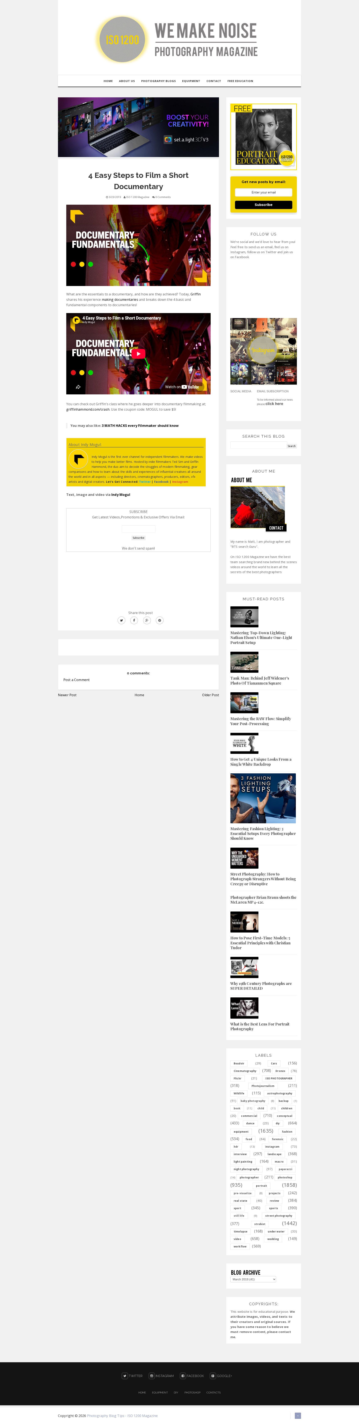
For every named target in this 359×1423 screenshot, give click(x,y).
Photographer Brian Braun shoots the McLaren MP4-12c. (263, 900)
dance (250, 1123)
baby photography (253, 1101)
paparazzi (285, 1169)
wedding (273, 1239)
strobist (259, 1224)
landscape (275, 1154)
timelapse (240, 1231)
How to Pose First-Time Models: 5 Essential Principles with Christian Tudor (260, 942)
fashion (287, 1131)
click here (274, 404)
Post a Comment (76, 679)
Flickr (237, 1078)
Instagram (164, 1376)
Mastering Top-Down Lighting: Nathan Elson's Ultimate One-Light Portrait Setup (261, 637)
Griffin (196, 294)
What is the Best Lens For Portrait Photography (259, 1026)
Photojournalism (263, 1086)
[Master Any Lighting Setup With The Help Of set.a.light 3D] (138, 127)
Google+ (224, 1376)
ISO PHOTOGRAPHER (279, 1078)
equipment (241, 1131)
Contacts (214, 1392)
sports (273, 1208)
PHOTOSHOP (192, 1392)
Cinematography (245, 1071)
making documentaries (120, 299)
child (260, 1108)
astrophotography (279, 1093)
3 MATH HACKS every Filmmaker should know (140, 425)
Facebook (195, 1376)
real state (240, 1201)
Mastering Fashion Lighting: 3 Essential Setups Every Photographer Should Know (263, 833)
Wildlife (239, 1093)
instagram (272, 1146)
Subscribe (264, 205)
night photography (246, 1169)
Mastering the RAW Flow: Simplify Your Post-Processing (260, 721)
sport (237, 1208)
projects (274, 1193)
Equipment (160, 1392)
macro (279, 1161)
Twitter (135, 1376)
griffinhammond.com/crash (87, 409)
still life (239, 1215)
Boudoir (239, 1063)
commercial (249, 1116)
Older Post (210, 695)
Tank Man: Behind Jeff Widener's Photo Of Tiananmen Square (259, 680)
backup (284, 1101)
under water (276, 1231)
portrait (261, 1186)
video (237, 1239)
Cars (274, 1063)
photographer (249, 1177)
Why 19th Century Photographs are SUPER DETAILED (261, 986)
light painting (243, 1161)
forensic (277, 1139)
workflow (240, 1246)
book (237, 1108)
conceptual (284, 1116)
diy (278, 1123)
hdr (236, 1146)
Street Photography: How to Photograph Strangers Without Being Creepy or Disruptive (263, 879)
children (286, 1108)
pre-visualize (243, 1193)
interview (240, 1154)
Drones (280, 1071)
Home (139, 695)
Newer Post (67, 695)
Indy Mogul (120, 494)
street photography (278, 1215)
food (249, 1139)
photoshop (285, 1177)
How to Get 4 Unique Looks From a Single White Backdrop (260, 762)
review (274, 1201)
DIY (176, 1392)
